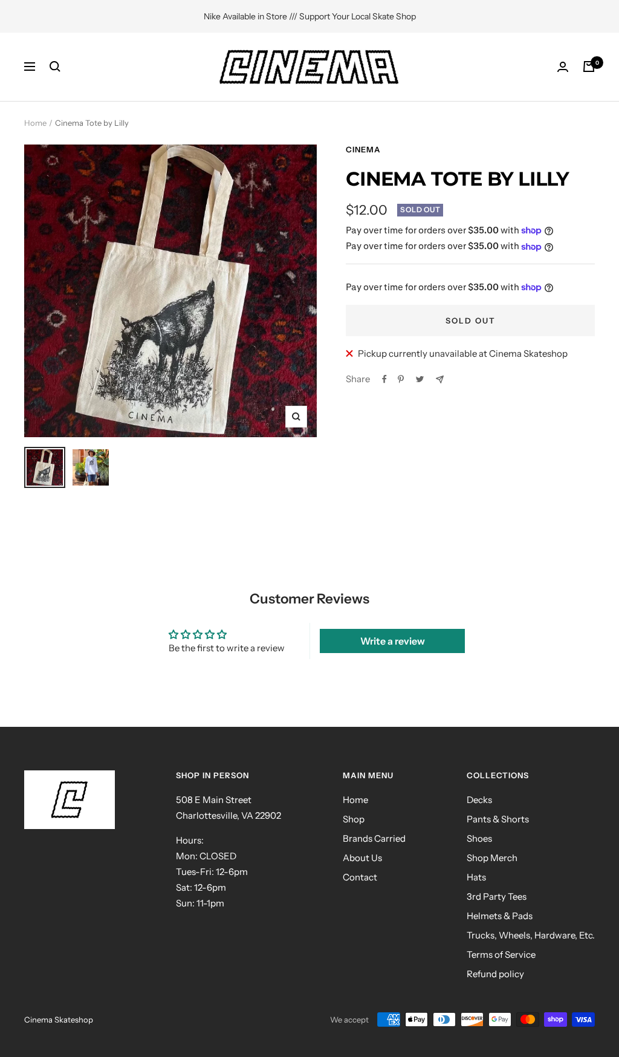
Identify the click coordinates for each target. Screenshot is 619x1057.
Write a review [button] (392, 641)
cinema (363, 149)
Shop (354, 819)
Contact (360, 877)
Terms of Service (501, 954)
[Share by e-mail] (440, 379)
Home (35, 123)
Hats (476, 877)
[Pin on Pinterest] (401, 379)
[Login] (562, 67)
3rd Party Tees (497, 896)
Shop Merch (492, 857)
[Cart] (589, 66)
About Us (362, 857)
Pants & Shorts (498, 819)
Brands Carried (374, 838)
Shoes (479, 838)
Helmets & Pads (500, 916)
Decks (479, 799)
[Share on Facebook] (384, 379)
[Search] (55, 66)
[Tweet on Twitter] (420, 379)
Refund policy (495, 974)
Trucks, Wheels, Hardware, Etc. (531, 935)
